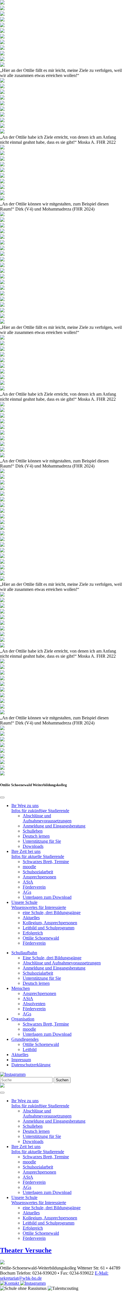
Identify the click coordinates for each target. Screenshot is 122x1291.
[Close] (2, 797)
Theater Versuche (26, 1250)
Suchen (62, 1080)
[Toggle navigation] (2, 1092)
